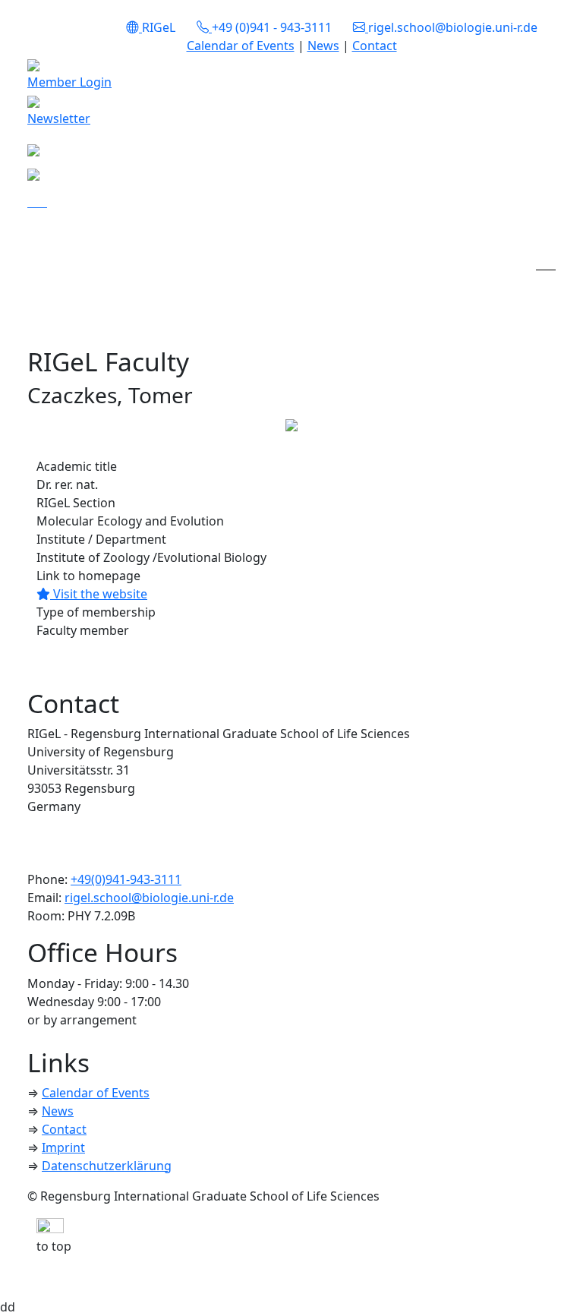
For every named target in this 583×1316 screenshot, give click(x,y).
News (323, 45)
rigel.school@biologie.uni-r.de (149, 897)
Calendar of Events (241, 45)
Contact (374, 45)
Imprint (63, 1147)
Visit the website (98, 593)
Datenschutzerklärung (107, 1165)
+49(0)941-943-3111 (126, 879)
